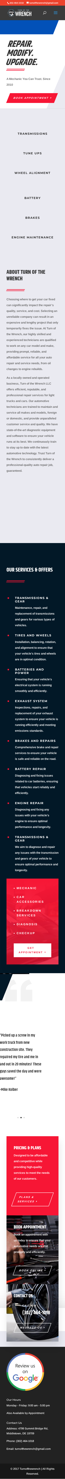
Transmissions (32, 133)
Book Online (31, 1270)
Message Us (31, 1327)
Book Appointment (31, 97)
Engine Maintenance (33, 237)
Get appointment (31, 950)
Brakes (32, 218)
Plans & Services (26, 1199)
